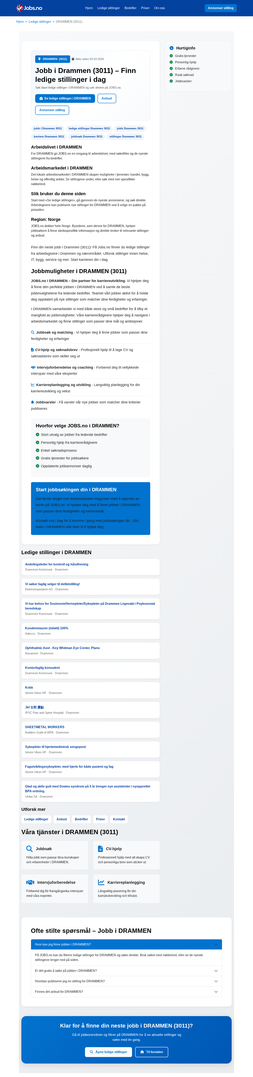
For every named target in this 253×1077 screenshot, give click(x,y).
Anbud (107, 98)
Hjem (89, 8)
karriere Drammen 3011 (49, 136)
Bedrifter (130, 8)
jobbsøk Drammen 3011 (87, 136)
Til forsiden (154, 1052)
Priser (145, 8)
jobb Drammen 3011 (130, 128)
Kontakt (119, 819)
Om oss (159, 8)
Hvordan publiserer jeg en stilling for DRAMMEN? (70, 981)
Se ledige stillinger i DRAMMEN (67, 98)
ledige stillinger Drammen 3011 (89, 128)
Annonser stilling (221, 8)
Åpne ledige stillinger (111, 1052)
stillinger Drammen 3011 (126, 136)
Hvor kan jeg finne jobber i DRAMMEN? (63, 944)
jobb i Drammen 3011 (48, 128)
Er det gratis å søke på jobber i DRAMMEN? (66, 970)
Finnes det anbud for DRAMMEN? (59, 991)
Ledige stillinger (108, 8)
